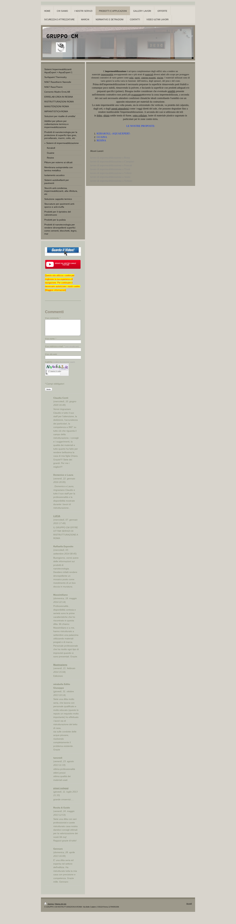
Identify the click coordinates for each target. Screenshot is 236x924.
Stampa (50, 904)
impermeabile (107, 74)
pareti (137, 78)
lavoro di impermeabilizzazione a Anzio (110, 176)
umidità (171, 91)
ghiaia (106, 115)
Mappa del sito (60, 904)
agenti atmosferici (120, 108)
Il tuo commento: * (53, 318)
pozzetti (152, 78)
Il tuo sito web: (51, 354)
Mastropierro (60, 664)
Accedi (189, 904)
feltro (99, 115)
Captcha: (60, 362)
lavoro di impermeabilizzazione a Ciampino (112, 161)
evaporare (136, 94)
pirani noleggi (61, 788)
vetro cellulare (140, 115)
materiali (149, 74)
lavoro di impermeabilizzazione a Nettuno (111, 180)
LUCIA (56, 516)
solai (131, 78)
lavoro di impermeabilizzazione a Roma (110, 157)
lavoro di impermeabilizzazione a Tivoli (110, 169)
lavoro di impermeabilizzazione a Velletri (110, 173)
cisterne (144, 78)
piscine (160, 78)
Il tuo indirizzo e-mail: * (62, 346)
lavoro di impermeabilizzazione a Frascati (111, 165)
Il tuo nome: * (50, 339)
